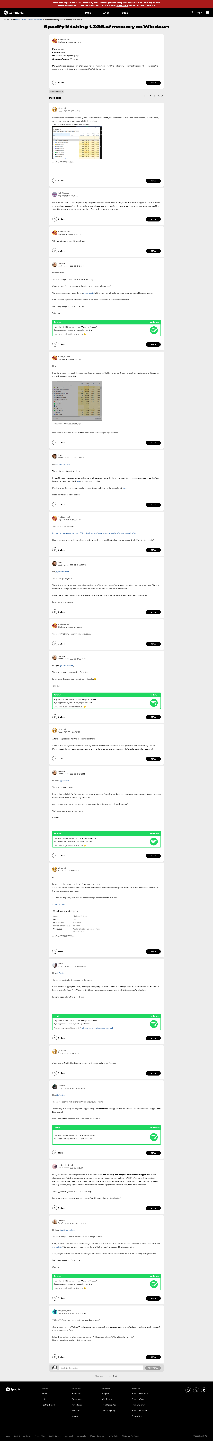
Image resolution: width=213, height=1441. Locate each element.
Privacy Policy (40, 1436)
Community (17, 13)
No (117, 1317)
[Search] (192, 12)
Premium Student (139, 1410)
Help (88, 13)
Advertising (77, 1404)
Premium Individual (140, 1393)
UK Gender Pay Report (130, 1436)
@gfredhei (64, 780)
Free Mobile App (109, 1404)
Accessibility (82, 1436)
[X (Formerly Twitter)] (196, 1390)
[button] (160, 41)
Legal (8, 1436)
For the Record (48, 1404)
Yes (129, 1317)
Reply (153, 82)
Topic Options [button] (55, 91)
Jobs (44, 1399)
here (78, 481)
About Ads (69, 1436)
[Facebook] (204, 1390)
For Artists (76, 1393)
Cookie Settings (55, 1436)
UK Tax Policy (113, 1436)
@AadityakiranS (63, 464)
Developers (77, 1399)
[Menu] (207, 12)
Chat (106, 13)
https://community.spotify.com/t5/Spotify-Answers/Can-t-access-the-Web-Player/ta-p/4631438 (94, 533)
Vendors (75, 1416)
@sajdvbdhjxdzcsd (68, 1230)
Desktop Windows (35, 19)
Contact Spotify (108, 1410)
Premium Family (138, 1404)
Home (17, 19)
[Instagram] (188, 1390)
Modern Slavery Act (97, 1436)
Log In (199, 12)
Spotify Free (137, 1416)
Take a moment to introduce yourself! (97, 1028)
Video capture (58, 904)
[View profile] (54, 40)
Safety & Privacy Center (22, 1436)
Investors (76, 1410)
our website (57, 1247)
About (44, 1393)
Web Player (107, 1399)
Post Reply (153, 1368)
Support (105, 1393)
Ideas (124, 13)
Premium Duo (138, 1399)
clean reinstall (89, 293)
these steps (122, 5)
